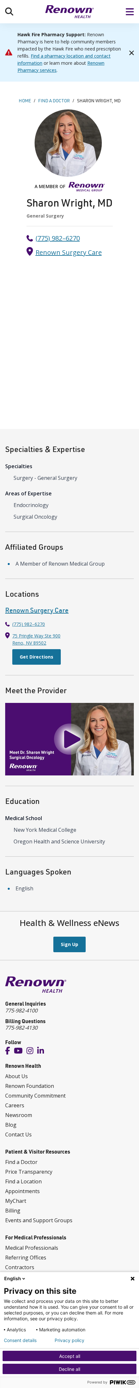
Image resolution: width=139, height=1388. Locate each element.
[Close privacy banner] (132, 1278)
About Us (16, 1076)
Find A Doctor (54, 101)
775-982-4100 (21, 1010)
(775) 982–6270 (58, 238)
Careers (14, 1105)
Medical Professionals (31, 1247)
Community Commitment (35, 1095)
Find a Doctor (21, 1162)
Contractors (19, 1267)
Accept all (69, 1356)
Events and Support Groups (38, 1220)
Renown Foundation (29, 1085)
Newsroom (18, 1115)
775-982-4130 (21, 1027)
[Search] (9, 11)
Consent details (20, 1340)
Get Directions (36, 657)
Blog (10, 1124)
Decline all (69, 1369)
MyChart (15, 1200)
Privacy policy (69, 1340)
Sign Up (69, 944)
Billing (12, 1210)
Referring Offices (25, 1257)
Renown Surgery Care (69, 252)
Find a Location (23, 1181)
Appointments (22, 1191)
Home (25, 101)
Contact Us (18, 1134)
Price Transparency (28, 1171)
